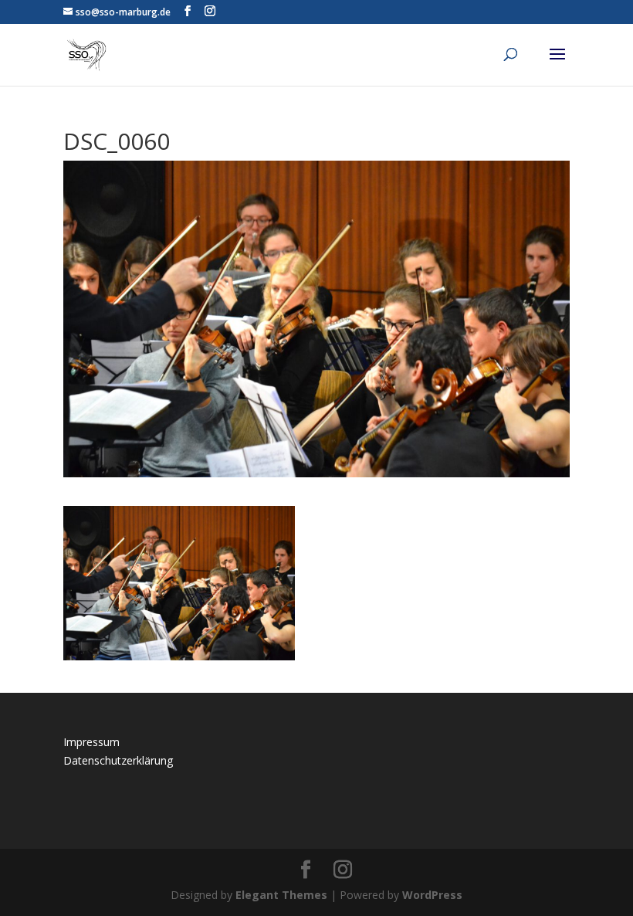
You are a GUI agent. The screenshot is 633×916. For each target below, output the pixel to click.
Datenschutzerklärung (118, 760)
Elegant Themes (281, 894)
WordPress (432, 894)
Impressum (91, 741)
